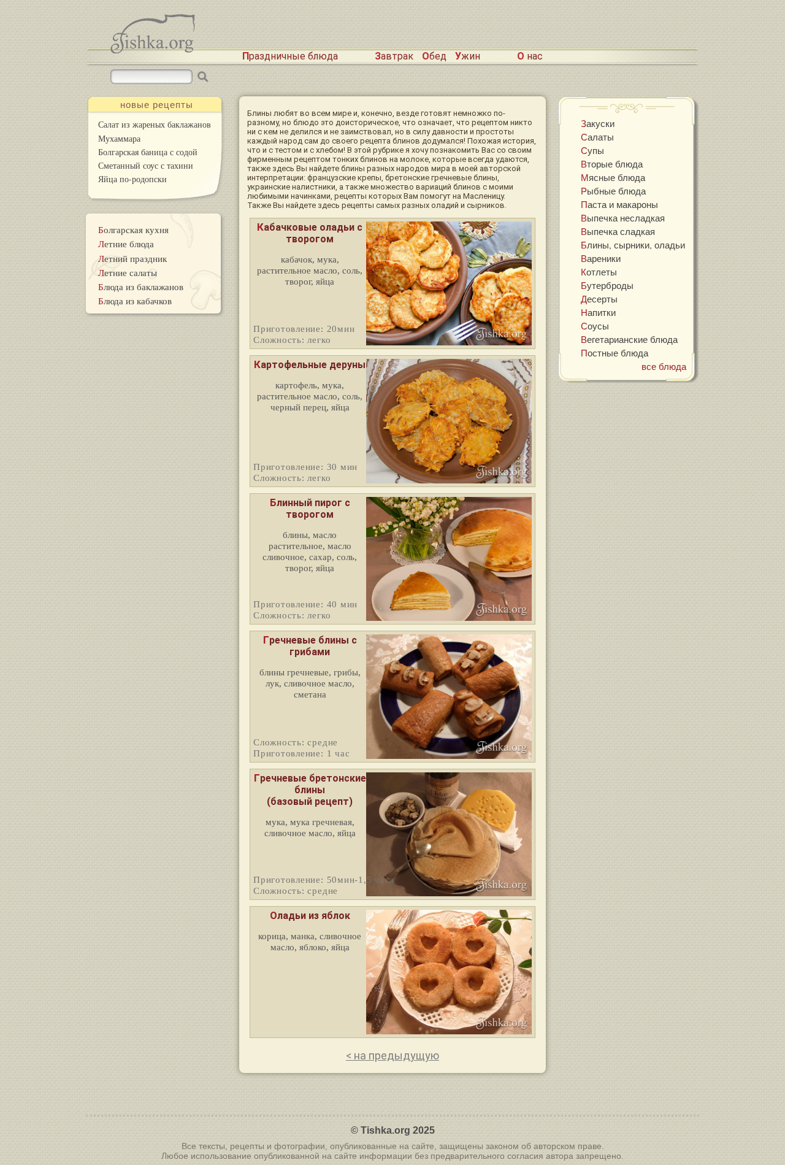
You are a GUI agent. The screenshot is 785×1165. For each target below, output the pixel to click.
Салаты (597, 137)
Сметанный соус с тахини (145, 165)
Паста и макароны (619, 204)
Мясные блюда (613, 177)
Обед (434, 56)
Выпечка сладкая (618, 231)
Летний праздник (132, 258)
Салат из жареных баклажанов (154, 124)
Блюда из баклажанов (140, 286)
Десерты (599, 299)
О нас (530, 56)
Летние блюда (126, 243)
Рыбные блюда (613, 191)
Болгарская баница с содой (147, 152)
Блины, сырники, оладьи (633, 245)
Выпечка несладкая (623, 218)
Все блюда (663, 366)
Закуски (598, 123)
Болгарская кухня (133, 229)
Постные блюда (614, 353)
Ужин (467, 56)
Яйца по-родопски (132, 179)
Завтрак (394, 56)
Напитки (598, 312)
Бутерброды (607, 285)
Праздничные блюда (290, 56)
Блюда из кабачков (135, 300)
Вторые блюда (612, 164)
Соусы (595, 326)
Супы (592, 150)
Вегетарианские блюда (629, 339)
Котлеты (599, 272)
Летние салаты (127, 272)
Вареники (601, 258)
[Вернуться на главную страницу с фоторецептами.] (152, 50)
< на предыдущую (392, 1055)
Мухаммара (119, 138)
